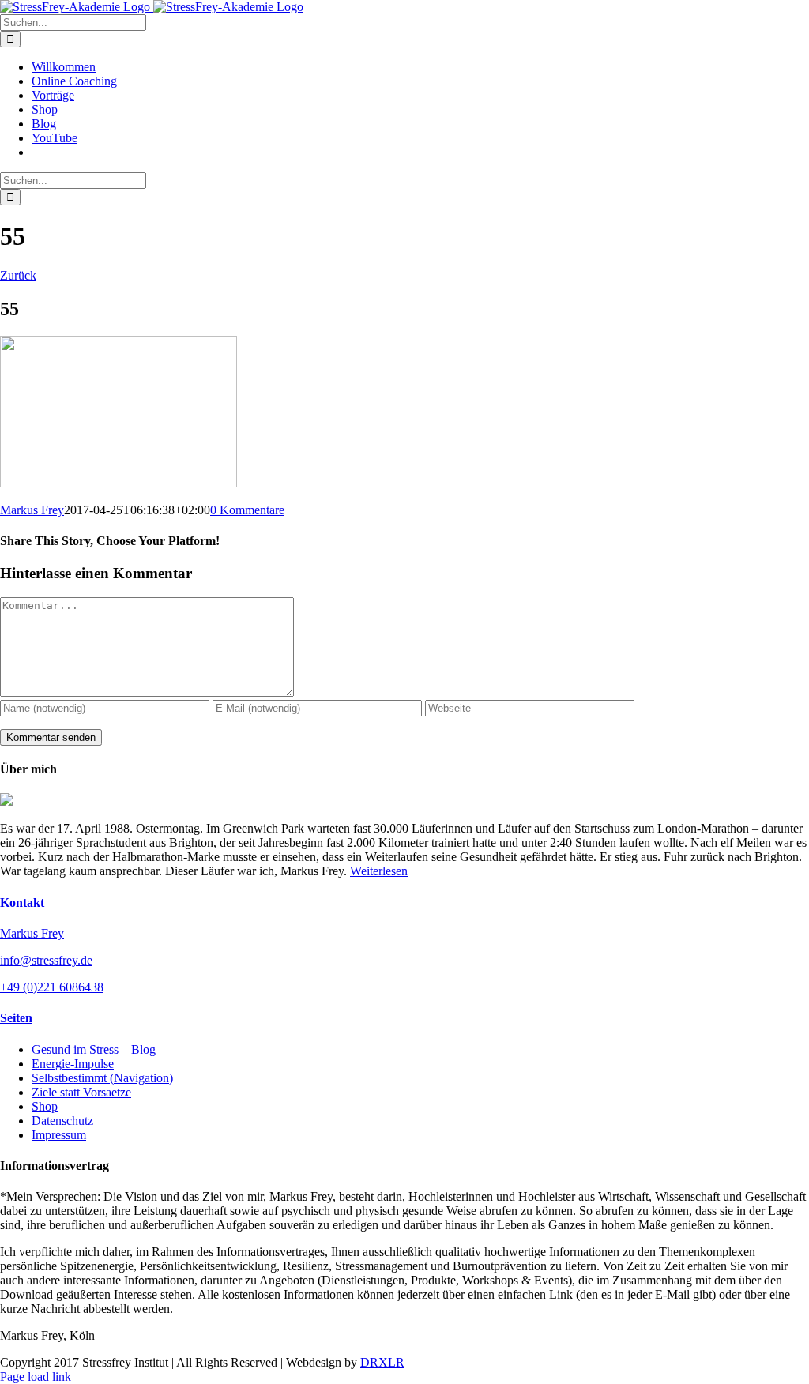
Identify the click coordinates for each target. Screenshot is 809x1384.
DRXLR (382, 1362)
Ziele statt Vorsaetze (81, 1092)
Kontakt (22, 902)
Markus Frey (32, 510)
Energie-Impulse (73, 1063)
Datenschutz (62, 1120)
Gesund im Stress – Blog (94, 1049)
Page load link (35, 1376)
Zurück (18, 275)
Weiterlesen (379, 871)
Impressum (59, 1134)
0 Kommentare (247, 510)
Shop (45, 1106)
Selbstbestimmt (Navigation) (102, 1078)
